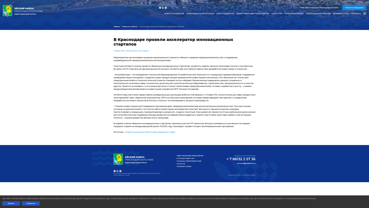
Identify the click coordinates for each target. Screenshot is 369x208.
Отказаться (31, 203)
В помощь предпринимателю (189, 161)
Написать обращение (354, 8)
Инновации (144, 51)
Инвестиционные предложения (252, 13)
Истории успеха (341, 13)
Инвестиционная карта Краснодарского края (319, 8)
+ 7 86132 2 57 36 (240, 159)
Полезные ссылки (184, 166)
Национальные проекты (318, 13)
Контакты (356, 13)
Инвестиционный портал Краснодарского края (150, 132)
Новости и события (174, 13)
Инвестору (276, 13)
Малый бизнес (132, 51)
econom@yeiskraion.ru (246, 163)
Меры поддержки (225, 13)
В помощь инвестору (185, 158)
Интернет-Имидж (248, 175)
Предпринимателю (294, 13)
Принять (11, 203)
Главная (117, 26)
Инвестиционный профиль (200, 13)
